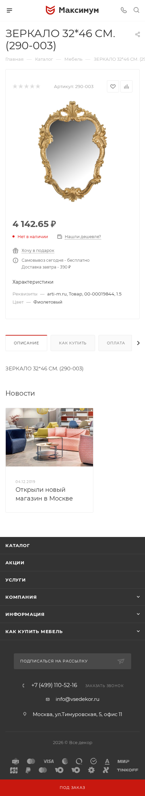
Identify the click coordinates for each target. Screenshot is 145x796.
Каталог (17, 545)
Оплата (116, 343)
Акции (15, 562)
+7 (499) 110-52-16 (54, 685)
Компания (21, 597)
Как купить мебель (34, 631)
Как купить (73, 343)
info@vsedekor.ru (77, 699)
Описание (26, 343)
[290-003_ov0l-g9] (73, 151)
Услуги (15, 579)
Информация (25, 614)
